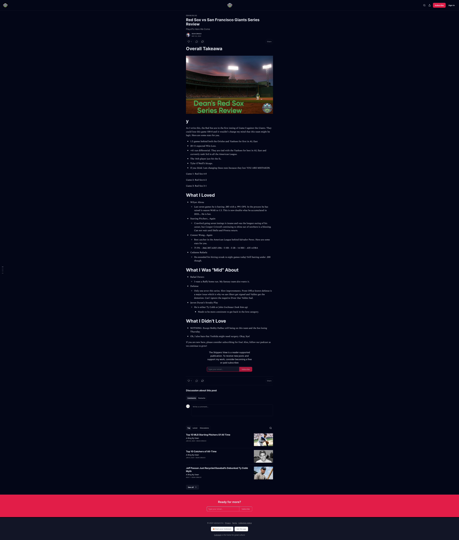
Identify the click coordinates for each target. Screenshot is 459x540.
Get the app (241, 529)
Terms (234, 523)
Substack (217, 535)
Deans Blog (191, 15)
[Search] (424, 5)
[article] (229, 439)
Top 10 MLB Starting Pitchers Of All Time (208, 434)
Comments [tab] (191, 398)
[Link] (183, 48)
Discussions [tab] (204, 428)
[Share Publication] (429, 5)
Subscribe (439, 5)
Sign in (451, 5)
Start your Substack (223, 529)
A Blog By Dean (192, 438)
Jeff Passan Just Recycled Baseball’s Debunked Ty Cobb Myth (217, 470)
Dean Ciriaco (196, 34)
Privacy (228, 523)
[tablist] (196, 398)
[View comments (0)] (196, 41)
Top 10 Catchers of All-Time (201, 451)
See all (191, 487)
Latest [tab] (195, 428)
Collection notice (245, 523)
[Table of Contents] (2, 270)
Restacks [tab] (201, 398)
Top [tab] (188, 428)
